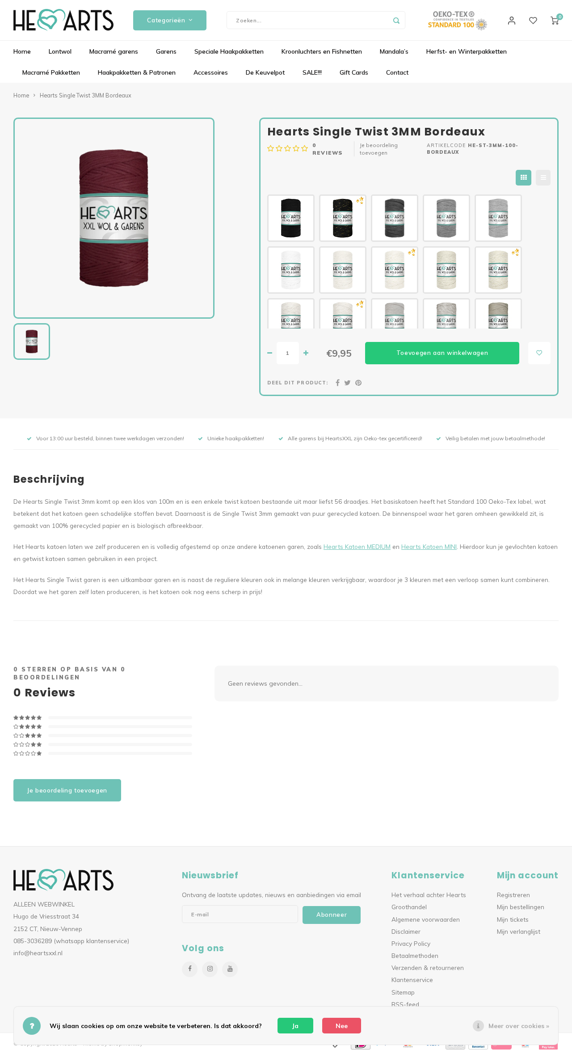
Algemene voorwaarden (425, 919)
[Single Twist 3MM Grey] (446, 218)
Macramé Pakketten (51, 72)
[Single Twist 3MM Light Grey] (498, 218)
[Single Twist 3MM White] (291, 270)
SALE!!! (312, 72)
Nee (342, 1026)
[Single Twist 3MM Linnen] (291, 322)
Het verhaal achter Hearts (428, 894)
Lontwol (60, 51)
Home (22, 51)
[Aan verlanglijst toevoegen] (539, 353)
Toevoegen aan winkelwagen (442, 352)
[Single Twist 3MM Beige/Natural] (446, 322)
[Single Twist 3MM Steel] (394, 218)
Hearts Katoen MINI (429, 546)
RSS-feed (405, 1004)
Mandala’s (394, 51)
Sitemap (403, 992)
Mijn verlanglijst (518, 931)
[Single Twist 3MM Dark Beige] (498, 322)
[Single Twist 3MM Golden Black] (342, 218)
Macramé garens (113, 51)
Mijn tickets (513, 919)
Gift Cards (354, 72)
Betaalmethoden (414, 955)
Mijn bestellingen (520, 907)
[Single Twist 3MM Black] (291, 218)
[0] (555, 20)
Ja (295, 1026)
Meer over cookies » (518, 1026)
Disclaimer (406, 931)
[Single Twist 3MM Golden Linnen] (342, 322)
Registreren (513, 894)
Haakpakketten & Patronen (137, 72)
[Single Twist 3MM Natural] (342, 270)
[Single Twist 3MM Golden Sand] (498, 270)
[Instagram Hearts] (210, 969)
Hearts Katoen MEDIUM (357, 546)
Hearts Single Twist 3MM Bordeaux (85, 95)
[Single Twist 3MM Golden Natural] (394, 270)
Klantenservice (412, 979)
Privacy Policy (410, 943)
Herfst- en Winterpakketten (466, 51)
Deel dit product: (297, 382)
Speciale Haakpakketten (229, 51)
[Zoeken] (396, 20)
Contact (397, 72)
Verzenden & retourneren (427, 967)
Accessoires (210, 72)
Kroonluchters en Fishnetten (322, 51)
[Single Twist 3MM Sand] (446, 270)
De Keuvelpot (265, 72)
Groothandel (409, 907)
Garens (166, 51)
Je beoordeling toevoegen (379, 149)
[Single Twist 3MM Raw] (394, 322)
